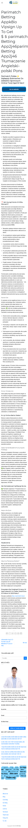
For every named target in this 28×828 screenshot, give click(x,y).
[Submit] (25, 658)
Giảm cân (9, 769)
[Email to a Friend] (15, 633)
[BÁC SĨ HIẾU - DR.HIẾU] (14, 2)
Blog (4, 796)
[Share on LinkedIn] (21, 633)
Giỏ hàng (5, 802)
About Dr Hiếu (5, 767)
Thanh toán (6, 815)
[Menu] (2, 3)
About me (5, 793)
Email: (2, 715)
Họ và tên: (3, 709)
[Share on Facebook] (9, 633)
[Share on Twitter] (12, 633)
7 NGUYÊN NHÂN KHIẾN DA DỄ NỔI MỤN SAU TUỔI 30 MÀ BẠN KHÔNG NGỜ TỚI (13, 748)
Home (4, 805)
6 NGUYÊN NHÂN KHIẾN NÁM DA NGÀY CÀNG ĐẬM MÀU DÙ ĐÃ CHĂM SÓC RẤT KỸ (13, 738)
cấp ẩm (11, 767)
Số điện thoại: (4, 721)
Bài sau (25, 642)
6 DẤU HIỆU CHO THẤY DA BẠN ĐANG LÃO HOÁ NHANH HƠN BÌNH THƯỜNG (13, 743)
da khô (16, 767)
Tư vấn (4, 821)
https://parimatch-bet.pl (18, 596)
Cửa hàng (5, 799)
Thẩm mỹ (10, 777)
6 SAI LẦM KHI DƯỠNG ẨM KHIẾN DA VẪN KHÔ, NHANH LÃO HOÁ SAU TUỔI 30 (13, 753)
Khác (22, 769)
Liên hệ (5, 809)
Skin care (14, 773)
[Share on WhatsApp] (7, 633)
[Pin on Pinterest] (18, 633)
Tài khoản (5, 812)
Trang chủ (5, 818)
